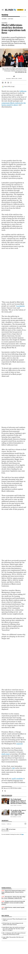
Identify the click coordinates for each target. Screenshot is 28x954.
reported (19, 744)
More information (5, 830)
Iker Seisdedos (13, 816)
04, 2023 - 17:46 (17, 78)
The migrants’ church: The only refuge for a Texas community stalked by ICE (13, 897)
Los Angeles (20, 306)
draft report (6, 754)
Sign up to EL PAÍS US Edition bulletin (12, 788)
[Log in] (25, 10)
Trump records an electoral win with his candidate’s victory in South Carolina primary (13, 903)
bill (13, 768)
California (23, 91)
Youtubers (4, 18)
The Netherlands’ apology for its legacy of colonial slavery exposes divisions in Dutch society (18, 801)
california (4, 22)
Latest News (10, 18)
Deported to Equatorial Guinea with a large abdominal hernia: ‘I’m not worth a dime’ (13, 892)
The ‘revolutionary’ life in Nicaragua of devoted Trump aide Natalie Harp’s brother (14, 933)
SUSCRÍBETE (20, 9)
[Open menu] (3, 10)
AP (14, 76)
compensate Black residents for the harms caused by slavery (14, 104)
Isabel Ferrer (13, 805)
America (3, 824)
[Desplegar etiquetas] (25, 824)
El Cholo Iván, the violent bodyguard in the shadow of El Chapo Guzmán (13, 924)
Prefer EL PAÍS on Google (9, 86)
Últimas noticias (6, 887)
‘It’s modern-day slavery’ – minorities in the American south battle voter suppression (18, 812)
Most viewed (5, 915)
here (23, 834)
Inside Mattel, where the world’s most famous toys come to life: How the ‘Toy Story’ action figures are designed (14, 929)
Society (5, 15)
